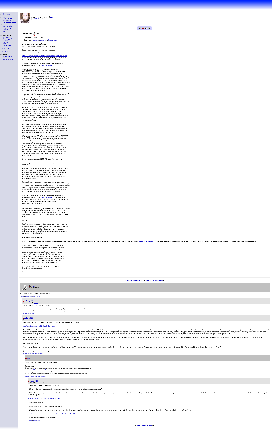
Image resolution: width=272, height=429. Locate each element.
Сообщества (5, 48)
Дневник (5, 40)
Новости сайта (7, 26)
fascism (50, 40)
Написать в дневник (9, 20)
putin (55, 40)
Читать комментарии (134, 280)
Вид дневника (7, 45)
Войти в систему (6, 14)
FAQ (4, 58)
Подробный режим (10, 22)
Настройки (6, 37)
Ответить (22, 296)
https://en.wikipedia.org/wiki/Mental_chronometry (39, 326)
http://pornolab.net (48, 65)
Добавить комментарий (154, 280)
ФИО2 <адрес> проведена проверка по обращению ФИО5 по (44, 56)
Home (3, 17)
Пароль (5, 44)
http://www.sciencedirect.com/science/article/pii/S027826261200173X (51, 414)
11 (37, 19)
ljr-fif (4, 33)
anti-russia (36, 40)
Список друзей (7, 39)
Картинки (5, 42)
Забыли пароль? (8, 56)
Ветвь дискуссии (36, 296)
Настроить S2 (5, 51)
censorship (43, 40)
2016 (34, 19)
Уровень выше (28, 296)
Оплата (5, 31)
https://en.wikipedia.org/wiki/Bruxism (37, 370)
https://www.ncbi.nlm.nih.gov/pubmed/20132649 (44, 398)
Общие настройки (8, 28)
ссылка (42, 288)
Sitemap (5, 29)
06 (39, 19)
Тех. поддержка (8, 59)
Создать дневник (8, 18)
